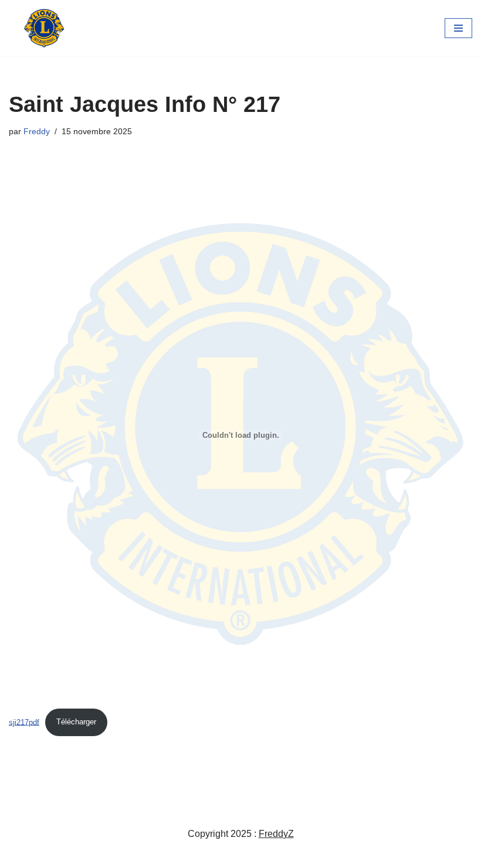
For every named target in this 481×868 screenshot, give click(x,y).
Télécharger (76, 721)
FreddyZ (276, 834)
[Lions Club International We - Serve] (44, 28)
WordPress (283, 855)
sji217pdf (24, 721)
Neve (186, 855)
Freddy (36, 131)
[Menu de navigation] (458, 28)
